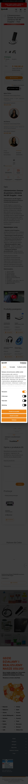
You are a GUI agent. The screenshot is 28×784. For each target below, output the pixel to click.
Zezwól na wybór (14, 415)
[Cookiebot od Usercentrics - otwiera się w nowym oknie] (20, 363)
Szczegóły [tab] (12, 367)
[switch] (24, 396)
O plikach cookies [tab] (21, 367)
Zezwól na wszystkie (14, 411)
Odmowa (14, 420)
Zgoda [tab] (4, 367)
